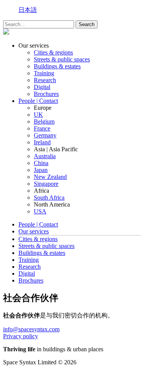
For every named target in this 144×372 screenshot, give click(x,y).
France (42, 128)
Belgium (44, 121)
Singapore (46, 183)
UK (38, 114)
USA (40, 211)
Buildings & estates (57, 66)
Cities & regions (53, 52)
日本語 (27, 10)
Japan (41, 170)
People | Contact (38, 101)
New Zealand (50, 177)
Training (44, 73)
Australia (45, 156)
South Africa (49, 197)
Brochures (46, 94)
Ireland (42, 142)
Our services (33, 231)
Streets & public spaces (62, 59)
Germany (45, 135)
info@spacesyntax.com (31, 329)
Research (45, 80)
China (41, 163)
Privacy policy (20, 336)
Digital (42, 87)
